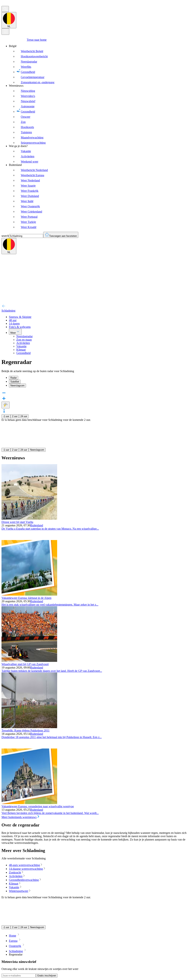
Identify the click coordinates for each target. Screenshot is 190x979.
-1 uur (6, 416)
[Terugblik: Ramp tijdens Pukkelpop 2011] (29, 727)
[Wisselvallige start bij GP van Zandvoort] (29, 660)
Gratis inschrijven (46, 975)
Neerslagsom (37, 449)
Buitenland (36, 525)
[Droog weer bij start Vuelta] (29, 518)
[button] (95, 411)
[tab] (99, 378)
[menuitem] (99, 64)
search (5, 235)
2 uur (14, 416)
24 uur (23, 416)
